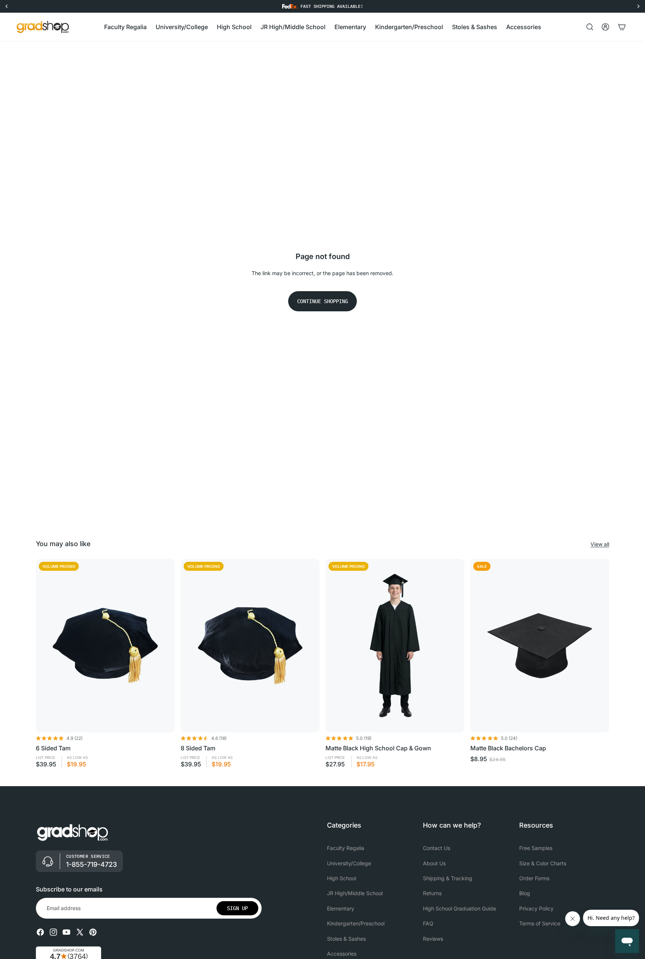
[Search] (590, 27)
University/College (349, 863)
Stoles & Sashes (346, 938)
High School (341, 878)
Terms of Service (539, 923)
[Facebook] (40, 932)
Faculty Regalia (345, 848)
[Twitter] (79, 932)
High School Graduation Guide (459, 908)
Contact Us (436, 848)
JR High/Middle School (355, 893)
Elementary (340, 908)
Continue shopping (322, 301)
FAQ (428, 923)
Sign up (237, 908)
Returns (432, 893)
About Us (434, 863)
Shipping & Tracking (447, 878)
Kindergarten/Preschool (355, 923)
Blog (524, 893)
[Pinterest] (92, 932)
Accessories (341, 953)
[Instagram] (53, 932)
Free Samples (535, 848)
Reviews (433, 938)
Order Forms (534, 878)
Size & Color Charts (542, 863)
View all (600, 544)
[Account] (605, 27)
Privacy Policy (536, 908)
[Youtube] (66, 932)
